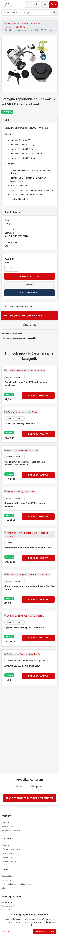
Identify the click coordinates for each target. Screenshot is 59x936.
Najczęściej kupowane (10, 830)
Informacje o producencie (12, 334)
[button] (53, 4)
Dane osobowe (7, 876)
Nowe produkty (7, 826)
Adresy (4, 888)
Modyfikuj (6, 931)
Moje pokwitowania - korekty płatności (17, 884)
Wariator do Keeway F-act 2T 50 (20, 423)
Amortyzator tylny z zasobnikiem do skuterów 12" (29, 547)
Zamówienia (6, 880)
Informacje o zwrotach (10, 849)
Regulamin (5, 845)
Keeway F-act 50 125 (15, 27)
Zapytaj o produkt (29, 293)
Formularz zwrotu (8, 861)
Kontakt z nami (7, 857)
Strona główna (10, 23)
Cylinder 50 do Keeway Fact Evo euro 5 (24, 627)
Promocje (5, 822)
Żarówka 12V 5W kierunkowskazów (22, 666)
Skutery (24, 23)
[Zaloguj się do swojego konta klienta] (28, 4)
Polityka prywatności (10, 853)
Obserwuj (29, 285)
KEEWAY (35, 23)
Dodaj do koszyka (29, 276)
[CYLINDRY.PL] (7, 4)
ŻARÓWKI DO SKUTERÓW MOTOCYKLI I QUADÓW (26, 661)
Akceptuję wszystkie (45, 931)
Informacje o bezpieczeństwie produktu (18, 338)
